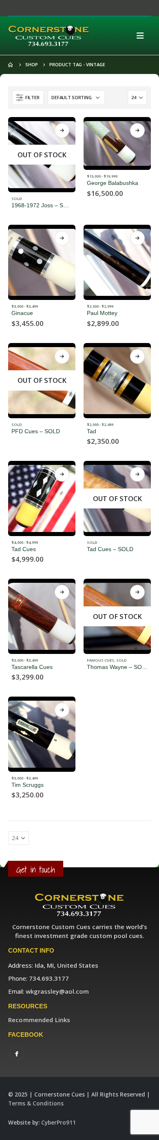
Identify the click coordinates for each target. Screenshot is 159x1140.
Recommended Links (39, 1020)
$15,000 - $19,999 (102, 176)
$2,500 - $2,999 (100, 306)
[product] (117, 143)
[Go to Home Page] (11, 64)
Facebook (16, 1053)
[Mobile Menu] (142, 36)
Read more (62, 130)
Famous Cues (100, 660)
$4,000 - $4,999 (24, 542)
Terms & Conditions (36, 1103)
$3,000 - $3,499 (24, 306)
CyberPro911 (58, 1122)
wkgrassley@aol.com (57, 991)
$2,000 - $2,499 (100, 424)
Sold (16, 198)
